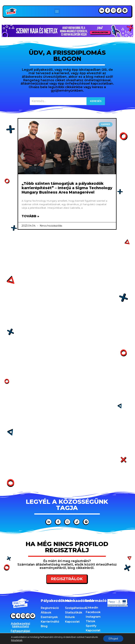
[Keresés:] (67, 101)
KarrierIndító (50, 621)
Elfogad (113, 638)
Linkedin (92, 607)
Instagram (93, 616)
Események (49, 617)
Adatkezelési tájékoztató (20, 625)
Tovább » (30, 216)
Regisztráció (50, 608)
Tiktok (90, 621)
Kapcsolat (72, 621)
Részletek (16, 640)
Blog (44, 626)
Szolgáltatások (76, 608)
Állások (46, 612)
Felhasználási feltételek (20, 632)
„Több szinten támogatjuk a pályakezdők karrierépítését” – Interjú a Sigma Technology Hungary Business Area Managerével (67, 187)
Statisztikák (73, 612)
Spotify (91, 626)
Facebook (93, 612)
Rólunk (70, 617)
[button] (57, 11)
